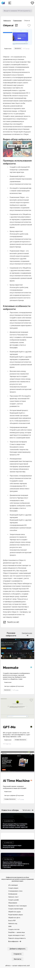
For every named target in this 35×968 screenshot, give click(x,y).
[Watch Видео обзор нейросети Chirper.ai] (17, 149)
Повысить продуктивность (17, 938)
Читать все (26, 810)
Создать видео (13, 888)
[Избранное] (32, 3)
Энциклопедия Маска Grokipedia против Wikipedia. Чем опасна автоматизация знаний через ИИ (15, 825)
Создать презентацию (15, 908)
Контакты (17, 959)
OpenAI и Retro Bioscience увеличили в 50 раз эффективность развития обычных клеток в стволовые (16, 864)
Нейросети (7, 20)
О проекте (17, 954)
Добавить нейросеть (17, 949)
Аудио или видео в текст (16, 935)
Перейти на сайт (13, 622)
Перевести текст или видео (17, 906)
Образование (12, 903)
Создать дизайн (13, 900)
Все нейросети (13, 941)
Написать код (12, 923)
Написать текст (13, 897)
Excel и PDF (12, 920)
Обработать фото (14, 917)
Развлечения (17, 20)
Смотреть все (27, 633)
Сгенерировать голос (15, 891)
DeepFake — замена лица (16, 932)
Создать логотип (13, 929)
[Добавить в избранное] (29, 25)
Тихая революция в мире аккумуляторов (12, 846)
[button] (9, 3)
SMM (9, 926)
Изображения (12, 894)
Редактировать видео (15, 914)
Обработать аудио (14, 911)
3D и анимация (13, 885)
